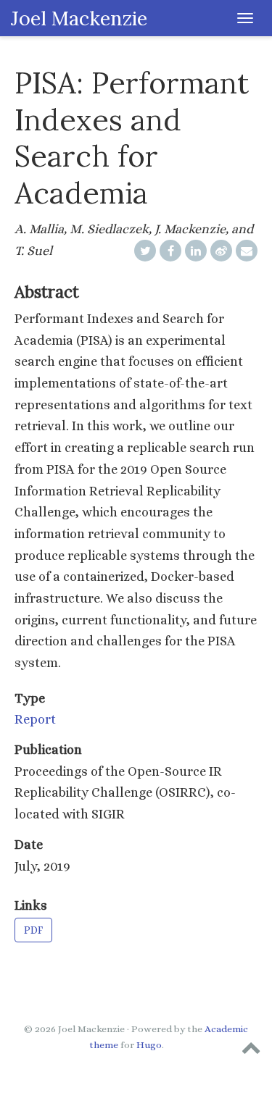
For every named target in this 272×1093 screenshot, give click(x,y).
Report (35, 719)
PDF (33, 930)
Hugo (149, 1044)
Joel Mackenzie (79, 18)
